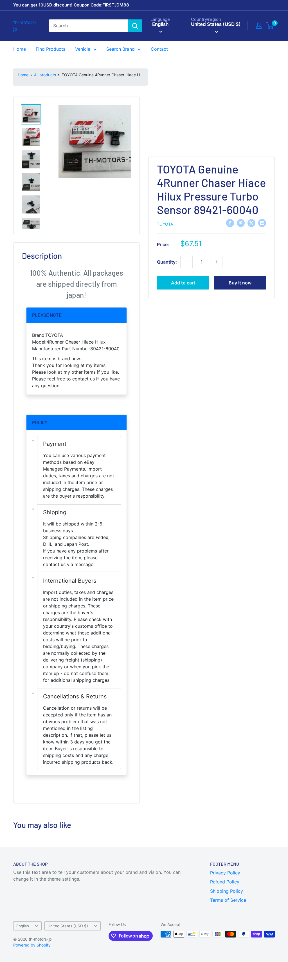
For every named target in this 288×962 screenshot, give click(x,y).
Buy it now (240, 283)
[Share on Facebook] (230, 223)
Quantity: (167, 262)
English (22, 926)
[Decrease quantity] (186, 262)
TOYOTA (165, 224)
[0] (270, 25)
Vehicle (82, 49)
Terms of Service (228, 900)
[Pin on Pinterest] (241, 223)
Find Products (50, 49)
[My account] (259, 26)
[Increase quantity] (216, 262)
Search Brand (120, 49)
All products (45, 74)
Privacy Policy (225, 873)
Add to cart (183, 283)
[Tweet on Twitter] (251, 223)
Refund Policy (224, 882)
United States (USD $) (68, 926)
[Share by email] (262, 223)
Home (19, 49)
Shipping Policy (226, 891)
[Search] (135, 25)
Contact (159, 49)
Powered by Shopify (32, 945)
